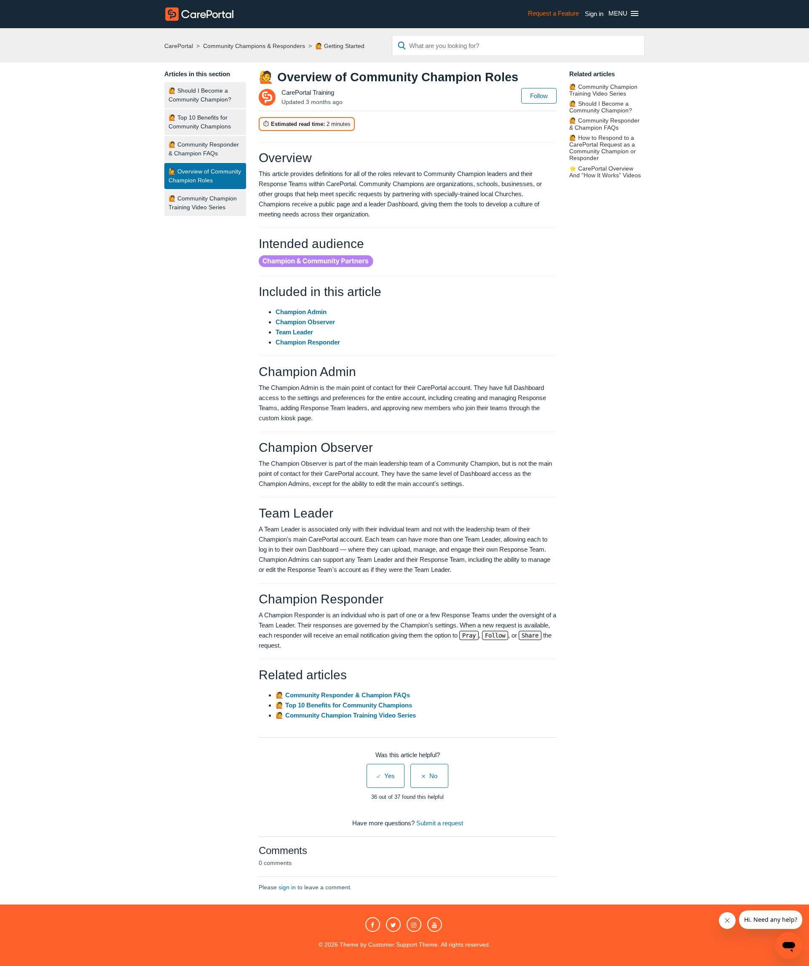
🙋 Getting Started (339, 46)
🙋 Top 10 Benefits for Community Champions (200, 122)
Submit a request (439, 823)
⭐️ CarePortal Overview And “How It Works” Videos (605, 172)
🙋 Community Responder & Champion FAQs (204, 149)
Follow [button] (539, 95)
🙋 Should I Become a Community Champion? (200, 95)
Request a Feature (553, 13)
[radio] (385, 776)
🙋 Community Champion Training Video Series (203, 203)
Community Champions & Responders (254, 46)
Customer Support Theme (403, 944)
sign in (287, 887)
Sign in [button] (594, 13)
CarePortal (178, 46)
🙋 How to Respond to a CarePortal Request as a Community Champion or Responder (602, 148)
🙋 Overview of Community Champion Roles (205, 176)
